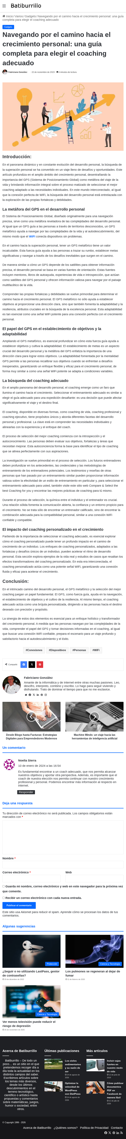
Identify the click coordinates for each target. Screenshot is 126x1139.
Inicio (9, 16)
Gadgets (30, 16)
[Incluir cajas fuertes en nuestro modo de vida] (95, 1065)
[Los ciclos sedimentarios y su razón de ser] (53, 1064)
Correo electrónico (16, 872)
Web (68, 872)
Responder (26, 792)
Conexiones (34, 650)
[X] (34, 695)
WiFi (32, 236)
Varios (19, 16)
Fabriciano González (17, 72)
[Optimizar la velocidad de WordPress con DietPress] (53, 1086)
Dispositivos (58, 650)
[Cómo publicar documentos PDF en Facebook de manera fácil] (95, 1087)
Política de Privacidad (94, 1127)
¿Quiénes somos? (66, 1127)
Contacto (117, 1127)
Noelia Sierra (27, 760)
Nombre (9, 858)
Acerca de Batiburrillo (37, 1127)
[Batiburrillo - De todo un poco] (26, 6)
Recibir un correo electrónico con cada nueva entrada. (43, 898)
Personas (80, 650)
